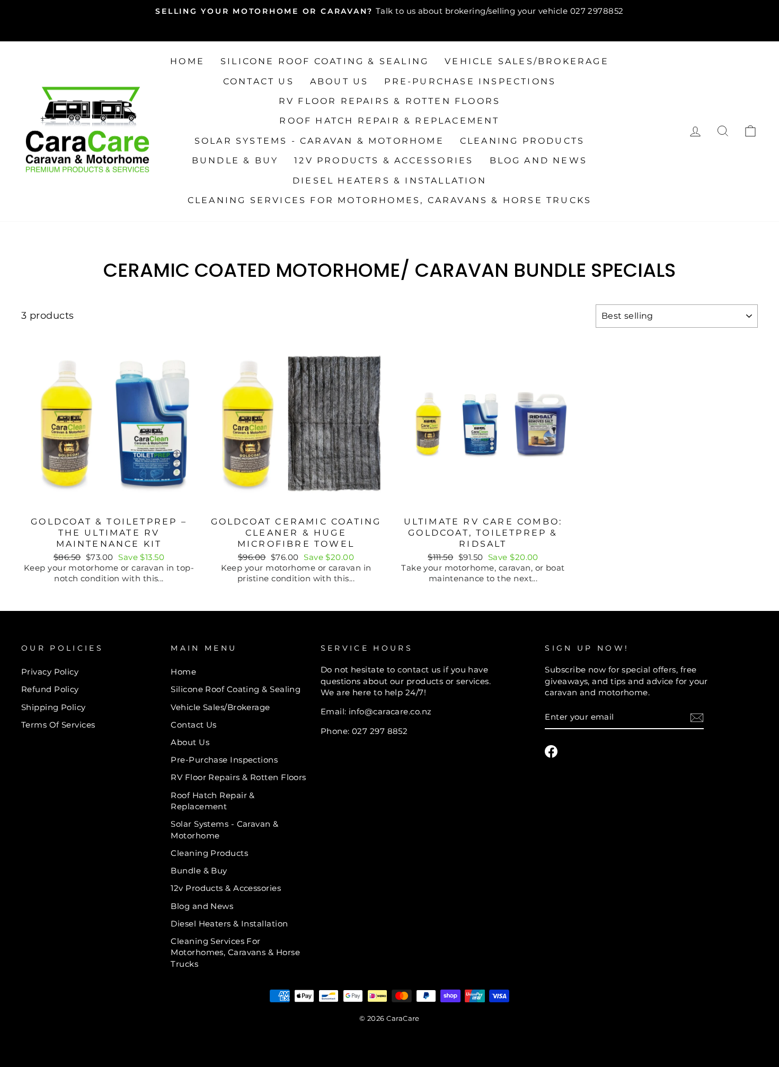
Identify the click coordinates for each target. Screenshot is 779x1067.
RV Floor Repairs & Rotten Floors (389, 101)
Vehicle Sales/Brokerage (527, 61)
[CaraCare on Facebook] (551, 751)
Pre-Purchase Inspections (470, 81)
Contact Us (258, 81)
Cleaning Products (522, 141)
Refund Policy (50, 689)
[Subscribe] (697, 717)
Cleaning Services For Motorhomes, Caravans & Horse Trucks (389, 200)
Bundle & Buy (235, 160)
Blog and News (539, 160)
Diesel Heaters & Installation (389, 181)
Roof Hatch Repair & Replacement (389, 121)
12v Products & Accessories (383, 160)
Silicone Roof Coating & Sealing (324, 61)
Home (187, 61)
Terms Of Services (58, 725)
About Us (339, 81)
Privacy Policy (49, 672)
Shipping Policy (53, 707)
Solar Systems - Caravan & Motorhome (319, 141)
